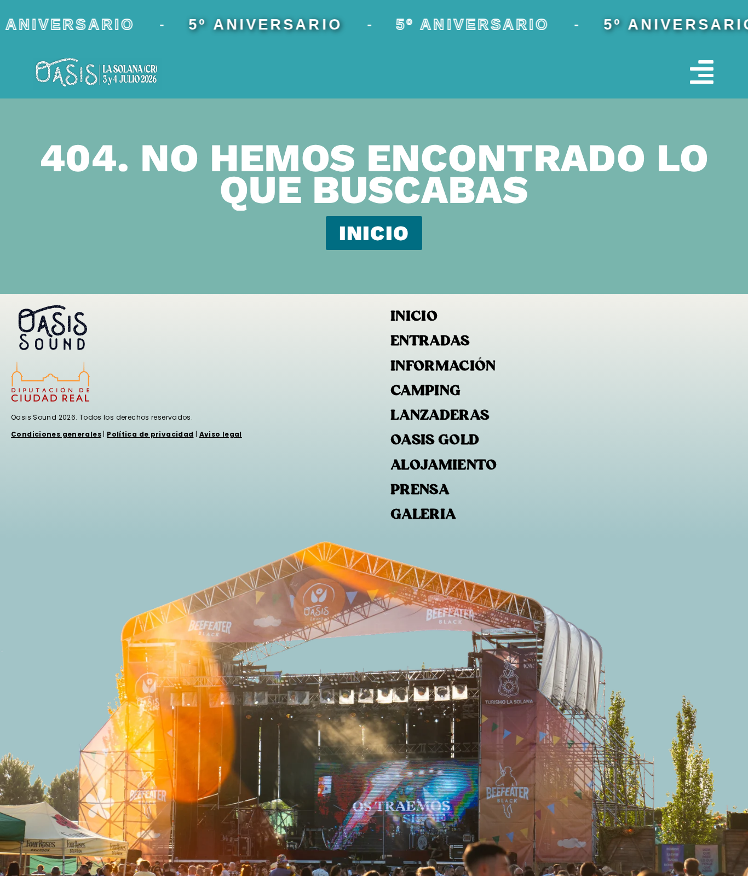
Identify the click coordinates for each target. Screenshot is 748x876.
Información (443, 366)
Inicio (414, 317)
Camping (425, 391)
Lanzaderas (440, 416)
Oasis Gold (435, 440)
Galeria (423, 515)
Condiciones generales (56, 434)
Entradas (430, 341)
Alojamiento (443, 465)
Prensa (419, 490)
